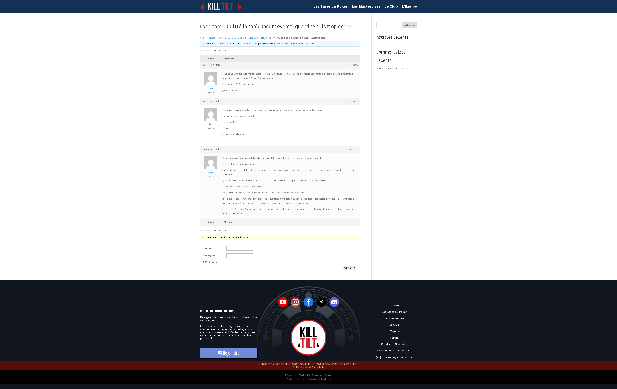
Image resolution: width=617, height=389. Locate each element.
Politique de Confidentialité (394, 350)
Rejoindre (230, 352)
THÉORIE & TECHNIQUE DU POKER (232, 38)
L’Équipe (409, 7)
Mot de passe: (209, 255)
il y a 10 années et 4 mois (304, 43)
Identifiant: (208, 248)
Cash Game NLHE (257, 38)
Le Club (391, 7)
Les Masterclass (366, 7)
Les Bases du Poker (330, 7)
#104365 (354, 149)
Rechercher (409, 25)
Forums (211, 38)
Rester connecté (213, 262)
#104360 (354, 65)
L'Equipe (394, 331)
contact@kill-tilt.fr (397, 357)
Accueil (203, 38)
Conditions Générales (394, 344)
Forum (394, 337)
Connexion (349, 267)
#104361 (354, 101)
